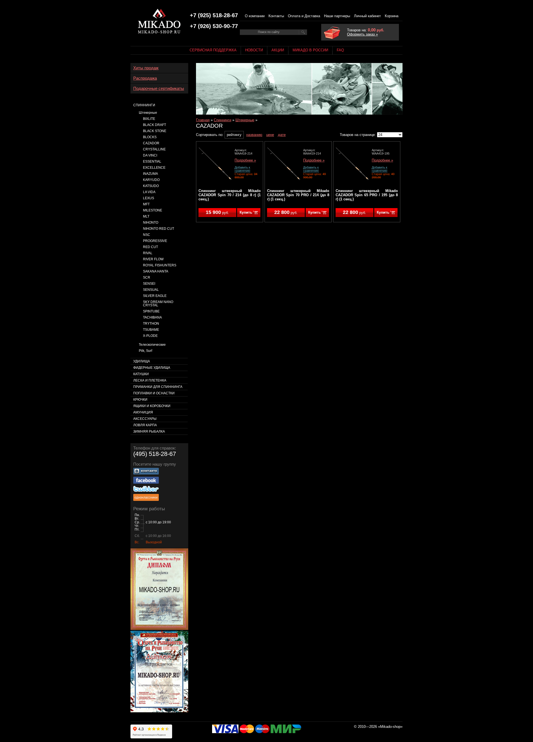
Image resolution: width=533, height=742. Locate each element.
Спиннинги (222, 120)
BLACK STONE (154, 131)
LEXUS (148, 198)
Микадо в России (310, 50)
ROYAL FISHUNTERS (159, 265)
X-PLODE (150, 335)
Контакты (276, 16)
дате (282, 135)
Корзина (391, 16)
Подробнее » (245, 160)
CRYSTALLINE (154, 149)
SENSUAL (151, 289)
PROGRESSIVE (155, 241)
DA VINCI (150, 155)
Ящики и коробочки (151, 406)
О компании (255, 16)
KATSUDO (151, 186)
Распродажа (145, 78)
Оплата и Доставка (304, 16)
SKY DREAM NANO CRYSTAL (158, 303)
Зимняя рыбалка (149, 431)
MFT (146, 204)
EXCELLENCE (154, 167)
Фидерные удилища (151, 367)
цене (270, 135)
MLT (146, 216)
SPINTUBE (151, 311)
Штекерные (244, 120)
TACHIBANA (152, 317)
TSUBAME (151, 329)
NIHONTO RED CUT (158, 228)
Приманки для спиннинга (157, 386)
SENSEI (149, 283)
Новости (254, 50)
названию (254, 135)
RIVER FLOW (153, 259)
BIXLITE (149, 118)
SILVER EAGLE (155, 295)
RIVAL (147, 253)
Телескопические (152, 344)
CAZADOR (151, 143)
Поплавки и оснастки (154, 393)
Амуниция (143, 412)
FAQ (340, 50)
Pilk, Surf (145, 350)
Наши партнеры (337, 16)
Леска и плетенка (149, 380)
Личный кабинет (367, 16)
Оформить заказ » (362, 34)
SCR (146, 277)
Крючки (140, 399)
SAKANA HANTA (155, 271)
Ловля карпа (145, 425)
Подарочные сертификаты (158, 88)
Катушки (141, 374)
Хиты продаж (146, 68)
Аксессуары (145, 418)
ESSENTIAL (152, 161)
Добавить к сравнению (242, 169)
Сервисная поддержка (213, 50)
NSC (146, 234)
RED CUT (150, 247)
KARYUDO (151, 179)
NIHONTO (150, 222)
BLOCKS (150, 137)
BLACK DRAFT (154, 125)
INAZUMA (150, 173)
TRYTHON (151, 323)
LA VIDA (149, 192)
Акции (277, 50)
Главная (203, 120)
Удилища (141, 361)
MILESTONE (152, 210)
